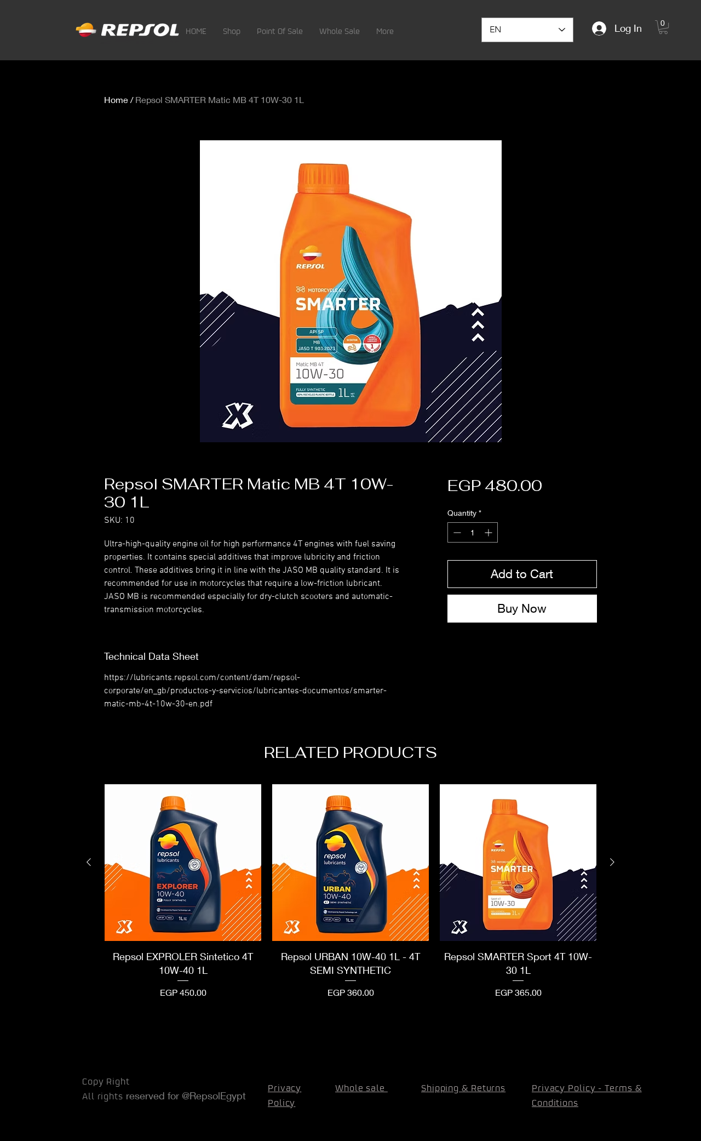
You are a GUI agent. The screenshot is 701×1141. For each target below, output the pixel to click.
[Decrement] (456, 532)
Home (116, 99)
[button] (232, 31)
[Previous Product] (88, 862)
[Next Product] (612, 862)
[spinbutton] (472, 532)
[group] (350, 892)
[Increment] (489, 532)
